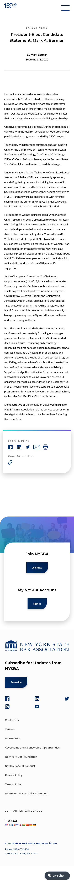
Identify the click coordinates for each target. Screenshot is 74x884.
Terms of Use (13, 784)
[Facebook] (7, 698)
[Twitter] (67, 698)
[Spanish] (30, 825)
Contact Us (12, 720)
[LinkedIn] (37, 698)
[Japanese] (20, 825)
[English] (6, 825)
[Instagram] (7, 706)
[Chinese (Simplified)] (27, 825)
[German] (34, 825)
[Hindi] (23, 825)
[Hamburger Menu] (65, 8)
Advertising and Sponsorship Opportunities (32, 747)
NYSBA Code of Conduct (20, 766)
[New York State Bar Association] (11, 8)
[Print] (45, 447)
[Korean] (10, 825)
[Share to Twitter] (28, 447)
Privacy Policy (13, 775)
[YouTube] (37, 706)
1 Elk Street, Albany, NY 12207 (21, 853)
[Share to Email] (36, 447)
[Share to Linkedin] (19, 447)
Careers (10, 729)
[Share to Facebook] (10, 447)
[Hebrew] (16, 825)
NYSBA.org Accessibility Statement (27, 793)
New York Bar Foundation (21, 756)
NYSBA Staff (12, 738)
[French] (13, 825)
